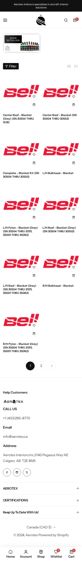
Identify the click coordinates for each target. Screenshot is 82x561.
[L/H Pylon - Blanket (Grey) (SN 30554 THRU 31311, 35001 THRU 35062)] (21, 204)
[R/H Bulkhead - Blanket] (61, 262)
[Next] (51, 366)
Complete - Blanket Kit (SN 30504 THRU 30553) (21, 174)
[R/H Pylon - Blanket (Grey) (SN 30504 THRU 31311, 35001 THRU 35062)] (21, 320)
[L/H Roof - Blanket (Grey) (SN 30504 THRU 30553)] (61, 204)
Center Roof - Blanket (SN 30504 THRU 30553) (60, 116)
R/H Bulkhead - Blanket (58, 286)
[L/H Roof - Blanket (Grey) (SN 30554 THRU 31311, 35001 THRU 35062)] (21, 262)
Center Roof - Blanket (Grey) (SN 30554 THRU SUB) (18, 118)
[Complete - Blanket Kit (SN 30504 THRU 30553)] (21, 150)
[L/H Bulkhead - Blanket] (61, 150)
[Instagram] (22, 43)
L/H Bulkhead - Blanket (58, 173)
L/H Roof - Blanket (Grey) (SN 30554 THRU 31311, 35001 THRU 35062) (19, 289)
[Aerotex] (41, 20)
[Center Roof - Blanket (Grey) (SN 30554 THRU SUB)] (21, 91)
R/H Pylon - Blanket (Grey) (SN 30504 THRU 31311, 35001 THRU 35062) (20, 347)
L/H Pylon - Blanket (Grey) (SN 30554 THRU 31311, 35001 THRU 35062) (20, 231)
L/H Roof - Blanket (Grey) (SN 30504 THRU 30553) (59, 229)
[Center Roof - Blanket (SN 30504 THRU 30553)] (61, 91)
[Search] (66, 20)
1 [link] (30, 366)
